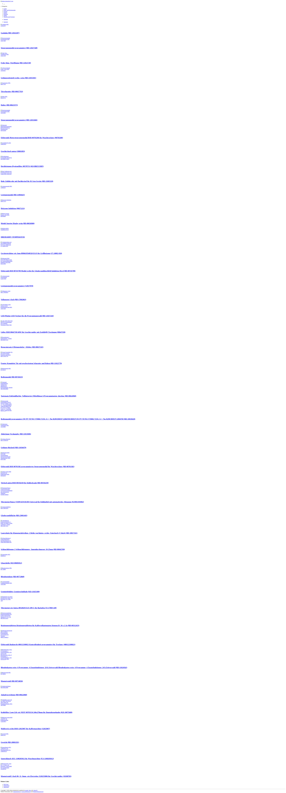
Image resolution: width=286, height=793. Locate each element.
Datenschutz (6, 785)
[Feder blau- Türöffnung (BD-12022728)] (7, 55)
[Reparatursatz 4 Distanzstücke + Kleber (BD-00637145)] (7, 340)
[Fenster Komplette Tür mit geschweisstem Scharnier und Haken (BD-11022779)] (7, 356)
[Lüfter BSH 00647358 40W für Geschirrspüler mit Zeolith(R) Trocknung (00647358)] (7, 325)
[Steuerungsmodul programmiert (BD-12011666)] (7, 113)
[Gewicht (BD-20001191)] (7, 735)
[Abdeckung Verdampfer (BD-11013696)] (7, 426)
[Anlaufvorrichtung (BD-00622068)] (7, 687)
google (26, 790)
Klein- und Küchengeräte (9, 10)
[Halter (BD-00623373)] (7, 98)
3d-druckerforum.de (26, 791)
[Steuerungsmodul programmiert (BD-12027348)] (7, 40)
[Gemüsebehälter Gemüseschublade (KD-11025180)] (7, 584)
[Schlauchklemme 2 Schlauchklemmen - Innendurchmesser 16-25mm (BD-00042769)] (7, 542)
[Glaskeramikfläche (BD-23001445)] (7, 508)
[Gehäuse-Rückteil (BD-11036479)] (7, 440)
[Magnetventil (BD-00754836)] (7, 674)
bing (30, 790)
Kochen (5, 11)
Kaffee (5, 8)
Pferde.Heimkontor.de (38, 791)
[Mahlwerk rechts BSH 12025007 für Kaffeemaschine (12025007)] (7, 721)
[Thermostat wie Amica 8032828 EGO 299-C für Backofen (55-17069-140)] (7, 600)
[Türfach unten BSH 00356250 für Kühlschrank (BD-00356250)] (7, 475)
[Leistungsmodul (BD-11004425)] (7, 187)
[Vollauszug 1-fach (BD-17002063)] (7, 292)
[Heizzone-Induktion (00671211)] (7, 201)
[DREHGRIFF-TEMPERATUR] (7, 229)
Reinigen (6, 14)
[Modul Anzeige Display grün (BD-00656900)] (7, 216)
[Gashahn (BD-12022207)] (7, 25)
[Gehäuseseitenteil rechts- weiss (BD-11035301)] (7, 70)
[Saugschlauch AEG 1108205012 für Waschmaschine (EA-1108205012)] (7, 751)
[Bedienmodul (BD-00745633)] (7, 370)
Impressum (6, 787)
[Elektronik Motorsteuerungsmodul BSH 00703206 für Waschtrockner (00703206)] (7, 130)
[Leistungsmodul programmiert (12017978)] (7, 278)
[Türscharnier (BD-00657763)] (7, 84)
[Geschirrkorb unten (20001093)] (7, 144)
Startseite (6, 19)
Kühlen (5, 12)
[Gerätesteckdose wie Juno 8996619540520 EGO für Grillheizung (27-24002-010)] (7, 246)
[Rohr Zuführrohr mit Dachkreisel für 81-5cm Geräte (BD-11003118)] (7, 174)
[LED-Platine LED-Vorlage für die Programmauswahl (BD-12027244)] (7, 308)
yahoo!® (35, 790)
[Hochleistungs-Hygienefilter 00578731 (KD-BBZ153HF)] (7, 159)
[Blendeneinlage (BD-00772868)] (7, 569)
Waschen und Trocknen (9, 17)
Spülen (5, 15)
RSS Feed (6, 784)
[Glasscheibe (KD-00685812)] (7, 556)
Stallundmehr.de (17, 791)
